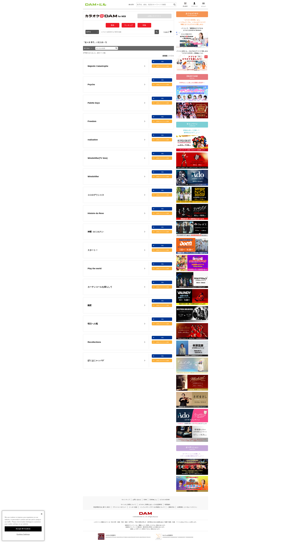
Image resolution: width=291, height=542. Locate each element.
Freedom (92, 121)
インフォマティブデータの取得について (152, 507)
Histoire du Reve (96, 213)
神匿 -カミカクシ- (96, 232)
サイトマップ (126, 499)
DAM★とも (153, 499)
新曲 (112, 25)
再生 (162, 61)
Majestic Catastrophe (98, 66)
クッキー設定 (133, 507)
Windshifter (93, 176)
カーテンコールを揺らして (100, 287)
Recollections (94, 342)
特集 (144, 25)
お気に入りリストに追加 (162, 66)
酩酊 (90, 305)
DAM (145, 499)
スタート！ (93, 250)
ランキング (128, 25)
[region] (23, 526)
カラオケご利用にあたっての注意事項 (150, 504)
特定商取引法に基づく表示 (101, 507)
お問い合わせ (137, 499)
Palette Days (94, 103)
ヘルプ (166, 32)
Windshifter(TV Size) (98, 158)
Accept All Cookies (23, 529)
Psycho (91, 84)
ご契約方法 (171, 507)
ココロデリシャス (96, 195)
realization (93, 140)
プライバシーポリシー (119, 507)
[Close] (41, 513)
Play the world (95, 268)
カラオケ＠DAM (164, 499)
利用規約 (167, 504)
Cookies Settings (23, 534)
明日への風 (93, 324)
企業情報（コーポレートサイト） (187, 507)
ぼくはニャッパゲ (96, 360)
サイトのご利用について (128, 504)
